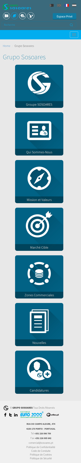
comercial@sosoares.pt (41, 442)
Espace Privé (65, 16)
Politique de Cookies (41, 454)
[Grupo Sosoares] (17, 7)
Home (6, 46)
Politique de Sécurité (41, 458)
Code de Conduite (40, 450)
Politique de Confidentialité (40, 447)
